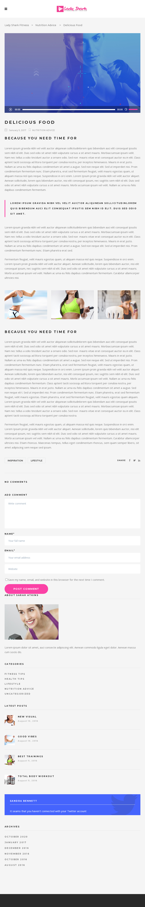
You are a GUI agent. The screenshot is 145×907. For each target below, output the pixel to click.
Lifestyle (36, 460)
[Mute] (126, 109)
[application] (72, 109)
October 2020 (16, 836)
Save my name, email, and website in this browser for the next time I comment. (56, 579)
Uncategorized (18, 693)
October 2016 (16, 859)
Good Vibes (27, 736)
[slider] (134, 109)
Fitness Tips (15, 674)
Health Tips (14, 679)
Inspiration (15, 460)
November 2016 (17, 853)
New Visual (27, 716)
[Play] (10, 109)
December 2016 (17, 848)
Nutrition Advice (45, 25)
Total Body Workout (36, 776)
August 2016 (15, 865)
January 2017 (16, 842)
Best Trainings (30, 756)
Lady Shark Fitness (17, 25)
